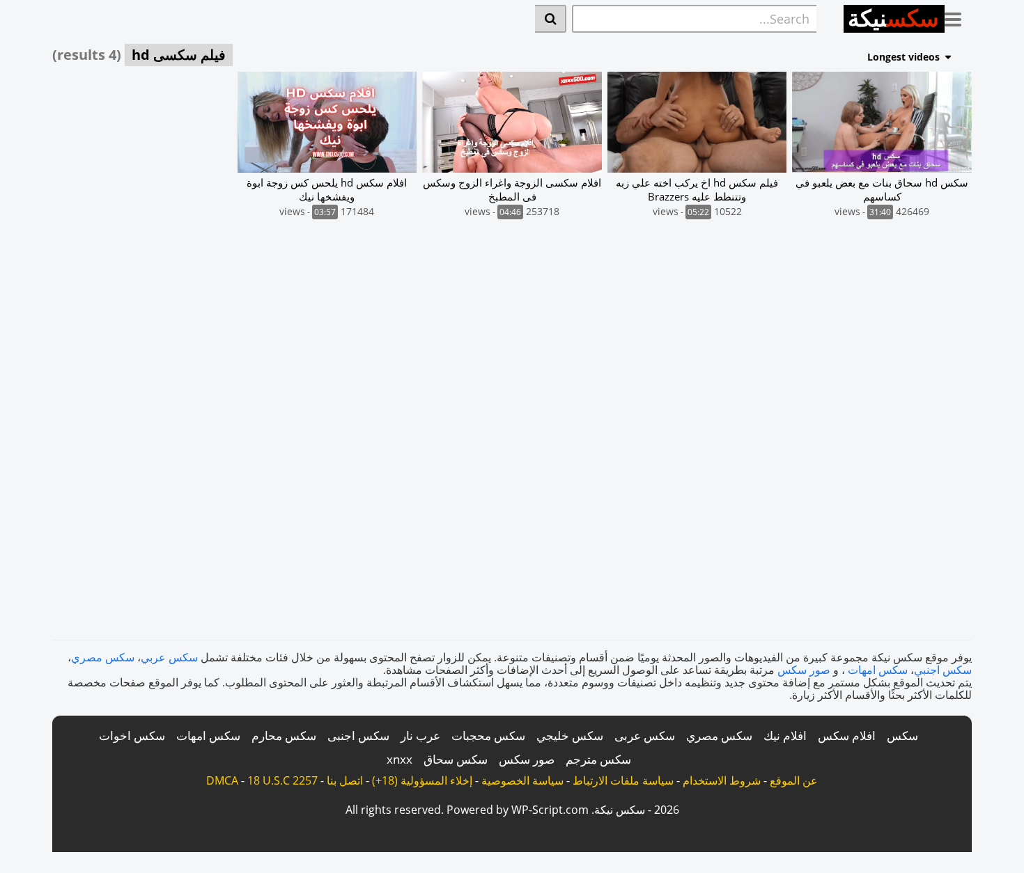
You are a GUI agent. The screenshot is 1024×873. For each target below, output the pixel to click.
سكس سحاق (456, 759)
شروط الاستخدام (722, 780)
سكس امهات (878, 669)
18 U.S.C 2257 (282, 780)
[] (550, 19)
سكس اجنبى (358, 736)
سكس (902, 736)
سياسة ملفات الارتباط (623, 780)
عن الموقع (794, 780)
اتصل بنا (345, 780)
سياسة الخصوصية (522, 780)
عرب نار (420, 736)
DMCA (222, 780)
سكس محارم (283, 736)
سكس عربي (169, 657)
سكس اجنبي (943, 669)
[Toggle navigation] (958, 16)
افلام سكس (847, 736)
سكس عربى (644, 736)
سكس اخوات (132, 736)
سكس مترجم (598, 759)
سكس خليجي (569, 736)
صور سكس (803, 669)
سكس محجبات (488, 736)
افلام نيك (785, 736)
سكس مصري (102, 657)
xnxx (399, 759)
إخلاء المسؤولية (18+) (422, 780)
